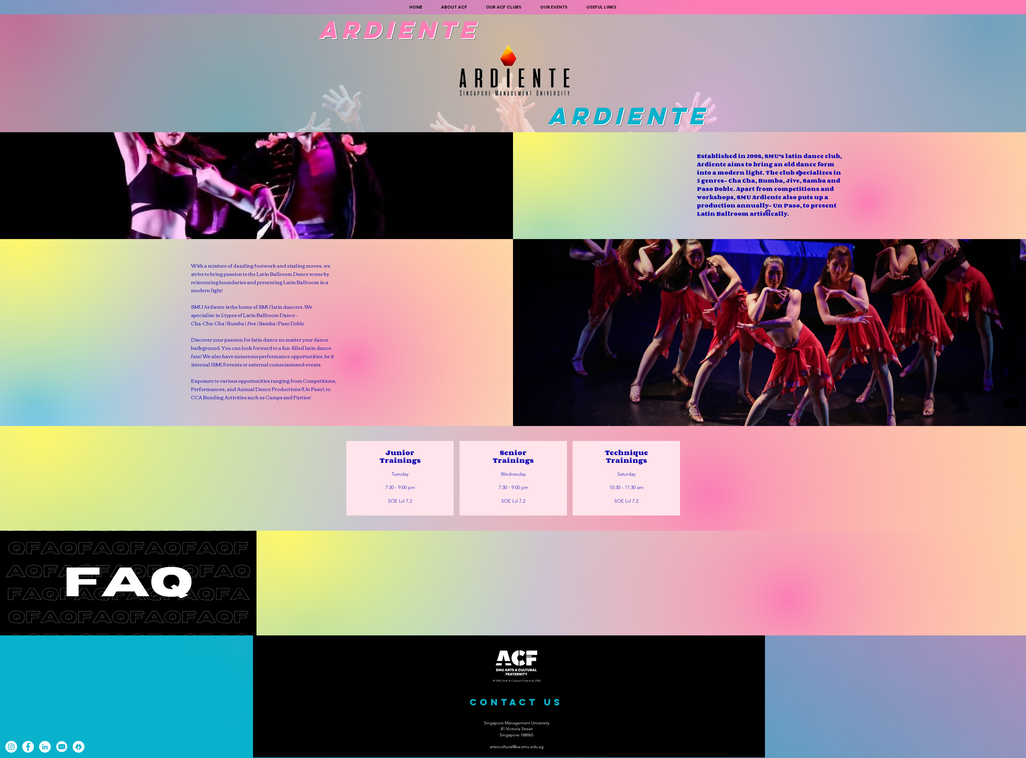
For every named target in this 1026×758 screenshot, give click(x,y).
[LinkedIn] (45, 747)
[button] (601, 7)
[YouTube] (1011, 403)
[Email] (62, 747)
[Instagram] (1011, 355)
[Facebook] (1011, 379)
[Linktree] (78, 747)
